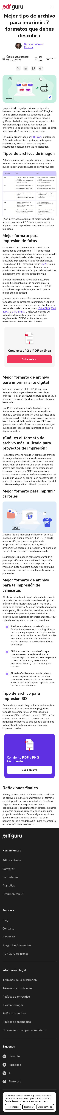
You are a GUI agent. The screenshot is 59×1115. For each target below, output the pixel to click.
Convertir (8, 869)
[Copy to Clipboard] (40, 68)
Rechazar (28, 1107)
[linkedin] (25, 68)
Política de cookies (14, 1013)
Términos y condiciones (17, 988)
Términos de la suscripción (20, 980)
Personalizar (13, 1107)
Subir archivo (29, 359)
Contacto (8, 928)
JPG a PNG (44, 308)
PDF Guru (36, 137)
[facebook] (33, 68)
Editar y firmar (12, 860)
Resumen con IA (13, 894)
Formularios (10, 877)
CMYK (44, 264)
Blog (6, 920)
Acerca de (9, 937)
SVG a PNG (18, 311)
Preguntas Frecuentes (17, 945)
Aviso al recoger (13, 1005)
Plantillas (9, 885)
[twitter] (18, 68)
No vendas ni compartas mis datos (25, 1030)
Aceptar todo (45, 1107)
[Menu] (52, 7)
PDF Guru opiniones (15, 954)
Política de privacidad (16, 997)
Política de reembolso (17, 1022)
